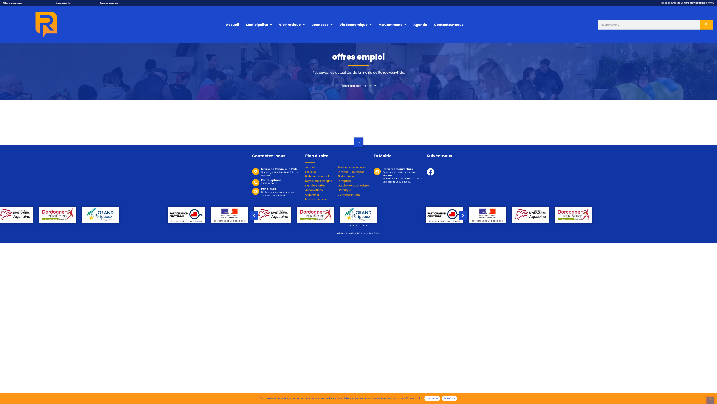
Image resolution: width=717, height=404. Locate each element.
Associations (314, 190)
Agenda (420, 24)
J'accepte (432, 398)
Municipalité (257, 24)
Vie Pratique (290, 24)
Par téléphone (271, 180)
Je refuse (449, 398)
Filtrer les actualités (357, 86)
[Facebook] (430, 172)
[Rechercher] (706, 25)
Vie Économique (353, 24)
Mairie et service (316, 199)
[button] (350, 225)
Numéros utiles (315, 185)
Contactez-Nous (349, 195)
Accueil (232, 24)
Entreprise (344, 181)
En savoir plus (414, 398)
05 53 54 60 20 (269, 183)
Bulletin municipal (317, 176)
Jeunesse (320, 24)
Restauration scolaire (352, 167)
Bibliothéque (346, 176)
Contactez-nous (448, 24)
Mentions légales (372, 233)
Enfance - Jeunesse (351, 172)
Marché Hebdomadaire (353, 185)
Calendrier (312, 195)
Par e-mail (268, 189)
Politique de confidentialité (349, 233)
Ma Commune (390, 24)
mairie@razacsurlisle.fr (273, 195)
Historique (344, 190)
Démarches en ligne (318, 181)
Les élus (310, 172)
